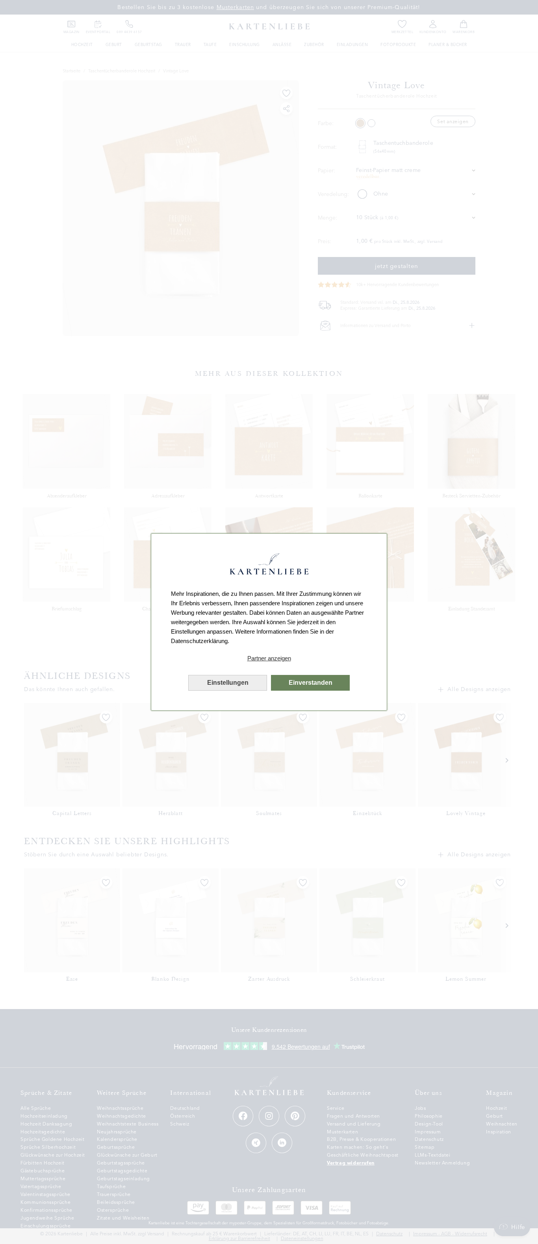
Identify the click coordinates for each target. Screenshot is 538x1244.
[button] (269, 658)
